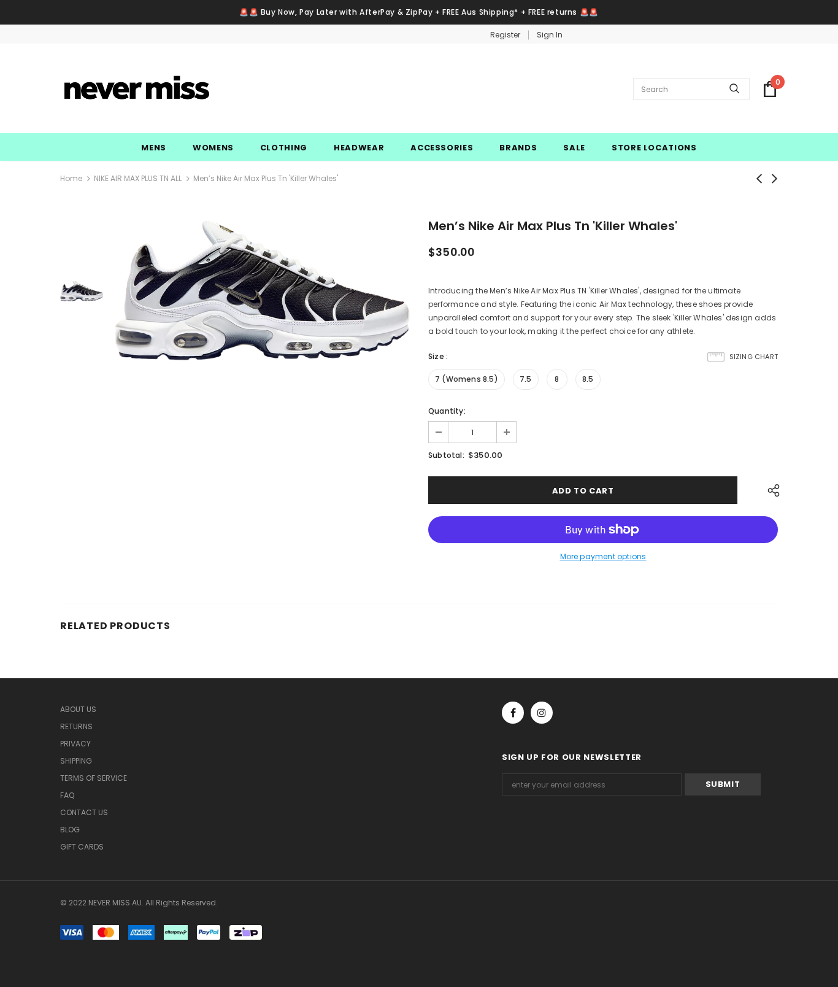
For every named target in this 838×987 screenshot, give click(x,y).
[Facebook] (513, 713)
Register (505, 34)
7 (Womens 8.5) (466, 379)
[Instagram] (542, 713)
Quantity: (447, 411)
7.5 (526, 379)
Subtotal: (446, 455)
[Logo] (136, 89)
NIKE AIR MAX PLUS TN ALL (138, 178)
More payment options (603, 556)
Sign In (550, 34)
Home (71, 178)
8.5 (588, 379)
